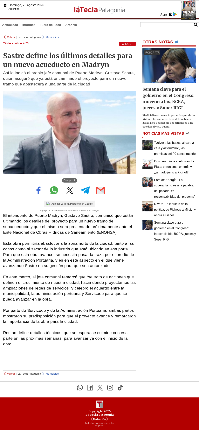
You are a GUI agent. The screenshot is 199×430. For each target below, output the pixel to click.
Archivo (71, 25)
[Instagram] (110, 387)
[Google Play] (175, 14)
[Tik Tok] (120, 387)
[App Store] (170, 14)
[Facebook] (90, 387)
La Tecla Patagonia (29, 37)
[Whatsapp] (79, 387)
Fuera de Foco (50, 25)
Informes (28, 25)
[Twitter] (100, 387)
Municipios (52, 37)
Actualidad (10, 25)
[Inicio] (5, 5)
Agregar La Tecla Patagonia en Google (72, 204)
